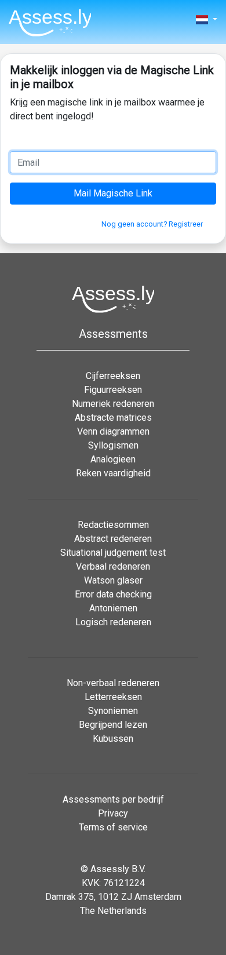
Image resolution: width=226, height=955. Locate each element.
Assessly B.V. (117, 868)
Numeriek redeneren (113, 403)
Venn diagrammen (113, 431)
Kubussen (113, 738)
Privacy (113, 813)
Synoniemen (113, 710)
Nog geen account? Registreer (152, 224)
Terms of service (113, 827)
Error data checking (113, 594)
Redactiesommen (113, 524)
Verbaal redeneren (113, 566)
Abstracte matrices (113, 417)
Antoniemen (113, 608)
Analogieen (113, 459)
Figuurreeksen (113, 389)
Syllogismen (113, 445)
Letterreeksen (113, 696)
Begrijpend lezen (113, 724)
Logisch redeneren (113, 622)
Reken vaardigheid (113, 473)
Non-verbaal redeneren (113, 682)
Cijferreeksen (113, 375)
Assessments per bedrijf (113, 799)
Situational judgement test (113, 552)
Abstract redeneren (113, 538)
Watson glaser (113, 580)
